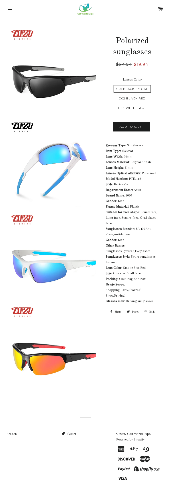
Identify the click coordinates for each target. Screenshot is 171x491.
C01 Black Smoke (132, 89)
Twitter (71, 434)
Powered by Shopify (130, 439)
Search (12, 434)
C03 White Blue (132, 108)
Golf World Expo (139, 434)
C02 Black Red (132, 98)
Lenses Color (132, 79)
